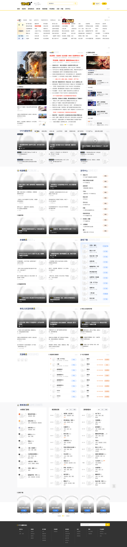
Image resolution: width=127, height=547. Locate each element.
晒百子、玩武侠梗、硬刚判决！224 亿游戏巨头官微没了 (58, 269)
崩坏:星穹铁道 (55, 31)
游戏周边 (78, 535)
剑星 (96, 35)
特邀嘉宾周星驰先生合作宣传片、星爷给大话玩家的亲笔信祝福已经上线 (90, 160)
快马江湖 (73, 33)
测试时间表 (67, 533)
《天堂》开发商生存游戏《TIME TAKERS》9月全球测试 (66, 86)
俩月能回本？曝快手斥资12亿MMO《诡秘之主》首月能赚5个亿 (67, 84)
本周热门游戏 (24, 410)
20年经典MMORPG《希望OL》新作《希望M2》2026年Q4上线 (68, 109)
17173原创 (90, 531)
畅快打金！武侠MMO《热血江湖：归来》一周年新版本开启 (67, 105)
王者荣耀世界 (29, 28)
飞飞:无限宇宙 (106, 33)
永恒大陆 (105, 28)
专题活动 (90, 533)
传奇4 (96, 28)
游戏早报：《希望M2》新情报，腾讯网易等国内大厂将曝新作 (67, 98)
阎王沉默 (80, 38)
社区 (78, 529)
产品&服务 (102, 529)
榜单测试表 (24, 405)
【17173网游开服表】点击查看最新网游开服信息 (64, 95)
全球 (20, 533)
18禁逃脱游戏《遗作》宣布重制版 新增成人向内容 (64, 72)
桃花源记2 (105, 26)
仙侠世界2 (80, 26)
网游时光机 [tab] (72, 131)
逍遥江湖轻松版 (55, 26)
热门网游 (44, 529)
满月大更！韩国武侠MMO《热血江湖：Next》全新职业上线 (67, 82)
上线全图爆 (64, 38)
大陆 (23, 533)
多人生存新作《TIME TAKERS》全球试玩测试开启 (64, 93)
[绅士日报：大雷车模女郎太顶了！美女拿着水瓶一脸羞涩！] (32, 68)
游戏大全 (67, 531)
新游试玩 (32, 533)
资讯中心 (21, 529)
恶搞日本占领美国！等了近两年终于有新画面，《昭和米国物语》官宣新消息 (58, 338)
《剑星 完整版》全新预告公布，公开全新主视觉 (64, 121)
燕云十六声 (88, 28)
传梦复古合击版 (89, 26)
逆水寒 (104, 23)
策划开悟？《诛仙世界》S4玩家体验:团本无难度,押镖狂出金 (67, 115)
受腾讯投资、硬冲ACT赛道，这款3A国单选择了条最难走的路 (90, 330)
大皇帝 (27, 38)
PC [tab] (71, 409)
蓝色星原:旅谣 (81, 33)
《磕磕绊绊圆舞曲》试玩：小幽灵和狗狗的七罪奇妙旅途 (90, 338)
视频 (89, 529)
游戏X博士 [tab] (44, 131)
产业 (20, 531)
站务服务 (78, 531)
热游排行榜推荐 (54, 354)
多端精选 (23, 240)
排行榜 (38, 9)
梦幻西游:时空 (46, 31)
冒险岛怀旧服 (29, 26)
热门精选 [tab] (37, 131)
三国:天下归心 (38, 31)
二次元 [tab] (70, 20)
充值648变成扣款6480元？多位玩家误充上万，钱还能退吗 (66, 74)
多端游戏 (21, 31)
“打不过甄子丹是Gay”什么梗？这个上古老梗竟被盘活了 (27, 153)
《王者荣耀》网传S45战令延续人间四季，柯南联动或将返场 (58, 262)
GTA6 (27, 35)
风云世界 (28, 31)
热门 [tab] (20, 20)
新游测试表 (55, 410)
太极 (79, 23)
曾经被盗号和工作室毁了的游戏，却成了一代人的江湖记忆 (58, 200)
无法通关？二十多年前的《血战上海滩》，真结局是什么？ (66, 76)
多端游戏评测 (22, 284)
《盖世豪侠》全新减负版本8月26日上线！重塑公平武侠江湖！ (58, 192)
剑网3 (72, 26)
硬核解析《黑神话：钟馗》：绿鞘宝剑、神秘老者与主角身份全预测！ (59, 345)
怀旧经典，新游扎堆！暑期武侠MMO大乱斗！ (66, 60)
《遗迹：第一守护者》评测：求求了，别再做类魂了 (89, 345)
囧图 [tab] (66, 131)
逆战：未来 (81, 31)
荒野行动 (45, 28)
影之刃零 (45, 35)
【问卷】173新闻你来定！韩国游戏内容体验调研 (64, 112)
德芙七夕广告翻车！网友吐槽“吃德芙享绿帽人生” (27, 107)
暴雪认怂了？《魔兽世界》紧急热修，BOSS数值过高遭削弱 (26, 207)
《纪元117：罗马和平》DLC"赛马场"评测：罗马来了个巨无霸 (58, 153)
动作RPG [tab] (36, 20)
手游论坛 (55, 531)
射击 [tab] (59, 20)
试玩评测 (67, 535)
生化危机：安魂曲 (66, 35)
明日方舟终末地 (65, 31)
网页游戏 (67, 529)
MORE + (108, 52)
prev (18, 67)
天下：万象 (81, 28)
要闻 (18, 9)
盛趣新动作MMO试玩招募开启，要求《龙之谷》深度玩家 (66, 67)
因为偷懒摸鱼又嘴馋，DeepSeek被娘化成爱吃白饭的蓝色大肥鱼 (58, 160)
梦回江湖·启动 (106, 38)
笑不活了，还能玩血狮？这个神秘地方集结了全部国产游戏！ (67, 119)
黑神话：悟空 (81, 35)
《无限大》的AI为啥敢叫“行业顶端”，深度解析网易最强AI (27, 200)
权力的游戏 (46, 38)
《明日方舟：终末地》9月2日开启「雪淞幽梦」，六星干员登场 (59, 276)
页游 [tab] (30, 20)
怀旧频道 (51, 9)
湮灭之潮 (105, 35)
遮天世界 (64, 33)
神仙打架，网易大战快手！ (58, 62)
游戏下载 (84, 240)
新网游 (32, 529)
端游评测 (20, 215)
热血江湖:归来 (55, 33)
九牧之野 (64, 28)
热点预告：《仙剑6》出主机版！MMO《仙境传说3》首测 (66, 56)
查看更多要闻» (80, 52)
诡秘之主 (28, 33)
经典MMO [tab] (53, 20)
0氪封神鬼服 (38, 26)
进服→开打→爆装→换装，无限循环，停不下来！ (67, 79)
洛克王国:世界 (46, 33)
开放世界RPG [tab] (44, 20)
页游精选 (23, 354)
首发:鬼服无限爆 (66, 23)
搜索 (75, 3)
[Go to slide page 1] (65, 124)
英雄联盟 (44, 540)
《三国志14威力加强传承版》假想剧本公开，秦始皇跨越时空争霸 (26, 330)
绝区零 (72, 31)
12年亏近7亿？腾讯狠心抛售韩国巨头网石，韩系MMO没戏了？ (67, 69)
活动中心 (78, 533)
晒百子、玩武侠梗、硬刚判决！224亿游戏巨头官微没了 (27, 122)
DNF (43, 531)
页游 (58, 9)
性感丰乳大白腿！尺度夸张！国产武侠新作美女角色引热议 (66, 107)
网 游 (21, 25)
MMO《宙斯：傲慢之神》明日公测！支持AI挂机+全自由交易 (67, 117)
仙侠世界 (73, 23)
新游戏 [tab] (25, 20)
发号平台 (101, 531)
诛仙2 (104, 31)
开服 (62, 9)
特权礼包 (67, 540)
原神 (96, 31)
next (45, 67)
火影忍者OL (98, 38)
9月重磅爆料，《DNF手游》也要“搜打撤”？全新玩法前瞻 (27, 262)
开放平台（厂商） (103, 533)
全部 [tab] (67, 409)
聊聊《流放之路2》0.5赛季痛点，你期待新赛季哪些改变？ (27, 192)
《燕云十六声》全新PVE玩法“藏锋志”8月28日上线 (64, 100)
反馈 (114, 486)
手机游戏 (55, 529)
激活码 (32, 535)
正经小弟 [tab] (51, 131)
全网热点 (20, 87)
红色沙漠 (37, 35)
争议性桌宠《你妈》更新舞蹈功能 (60, 57)
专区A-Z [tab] (108, 20)
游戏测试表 (31, 9)
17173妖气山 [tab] (89, 131)
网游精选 (23, 171)
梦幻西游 (45, 23)
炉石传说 (44, 538)
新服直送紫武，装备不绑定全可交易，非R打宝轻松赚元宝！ (90, 153)
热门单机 (21, 36)
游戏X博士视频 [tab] (99, 131)
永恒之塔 (97, 23)
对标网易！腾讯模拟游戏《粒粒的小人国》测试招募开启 (66, 88)
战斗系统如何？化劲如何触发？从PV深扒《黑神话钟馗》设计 (26, 345)
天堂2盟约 (97, 33)
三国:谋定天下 (89, 33)
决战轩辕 (88, 23)
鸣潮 (36, 28)
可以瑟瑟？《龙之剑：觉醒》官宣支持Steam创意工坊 (65, 90)
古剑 (72, 35)
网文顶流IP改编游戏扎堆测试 (74, 57)
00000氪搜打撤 (89, 38)
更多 (108, 8)
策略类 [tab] (64, 20)
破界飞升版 (73, 38)
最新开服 (67, 538)
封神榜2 (97, 26)
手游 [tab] (74, 409)
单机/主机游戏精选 (27, 309)
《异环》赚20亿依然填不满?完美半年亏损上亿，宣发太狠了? (26, 269)
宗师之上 (37, 33)
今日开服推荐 (85, 354)
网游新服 (44, 9)
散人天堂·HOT (55, 38)
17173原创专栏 (26, 131)
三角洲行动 (73, 28)
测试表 (32, 531)
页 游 (21, 38)
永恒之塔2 (45, 26)
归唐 (87, 35)
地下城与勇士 (29, 23)
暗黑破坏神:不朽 (89, 31)
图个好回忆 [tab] (81, 131)
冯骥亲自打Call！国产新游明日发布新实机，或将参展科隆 (58, 330)
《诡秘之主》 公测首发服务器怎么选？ (72, 62)
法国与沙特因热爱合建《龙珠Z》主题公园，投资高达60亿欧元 (27, 115)
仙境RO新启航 (55, 28)
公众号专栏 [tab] (59, 131)
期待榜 (32, 538)
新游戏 (24, 9)
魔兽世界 (37, 23)
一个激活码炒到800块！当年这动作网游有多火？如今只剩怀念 (27, 160)
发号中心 (67, 9)
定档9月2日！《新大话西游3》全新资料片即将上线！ (65, 65)
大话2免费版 (65, 26)
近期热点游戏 (91, 52)
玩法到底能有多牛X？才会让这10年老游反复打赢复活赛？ (58, 207)
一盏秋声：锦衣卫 (56, 35)
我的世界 (37, 38)
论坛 (101, 535)
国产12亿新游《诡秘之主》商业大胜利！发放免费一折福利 (27, 276)
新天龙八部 (54, 23)
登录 (104, 3)
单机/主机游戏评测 (86, 309)
